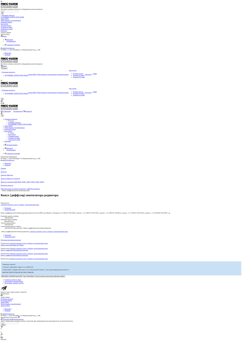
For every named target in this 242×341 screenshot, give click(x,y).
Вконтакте (8, 53)
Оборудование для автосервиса (11, 304)
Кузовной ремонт (6, 300)
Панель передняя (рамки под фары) (12, 245)
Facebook (7, 55)
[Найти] (2, 13)
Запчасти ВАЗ (5, 306)
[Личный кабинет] (1, 101)
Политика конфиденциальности (13, 319)
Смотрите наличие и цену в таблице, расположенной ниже (20, 205)
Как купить (12, 134)
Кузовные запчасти (14, 122)
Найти (3, 325)
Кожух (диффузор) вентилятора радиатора (14, 250)
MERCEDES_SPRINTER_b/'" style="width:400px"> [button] (33, 276)
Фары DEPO (5, 302)
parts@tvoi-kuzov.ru (8, 48)
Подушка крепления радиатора (11, 240)
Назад (12, 121)
